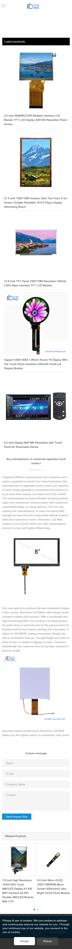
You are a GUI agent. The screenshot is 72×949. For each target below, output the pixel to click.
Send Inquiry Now (16, 816)
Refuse (47, 941)
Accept (24, 941)
